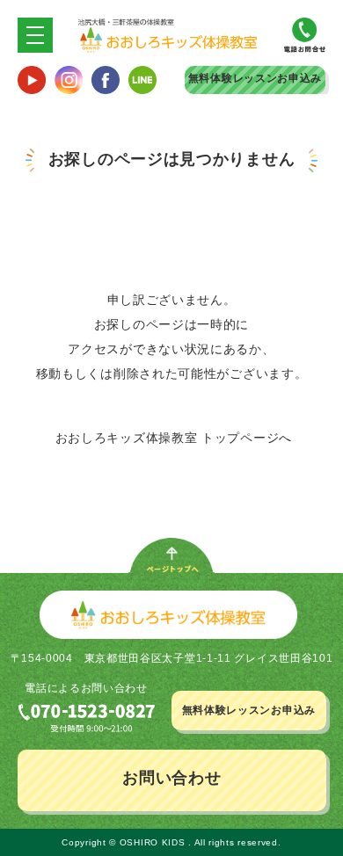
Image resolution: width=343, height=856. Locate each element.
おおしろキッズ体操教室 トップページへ (173, 438)
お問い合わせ (171, 778)
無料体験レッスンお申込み (255, 78)
